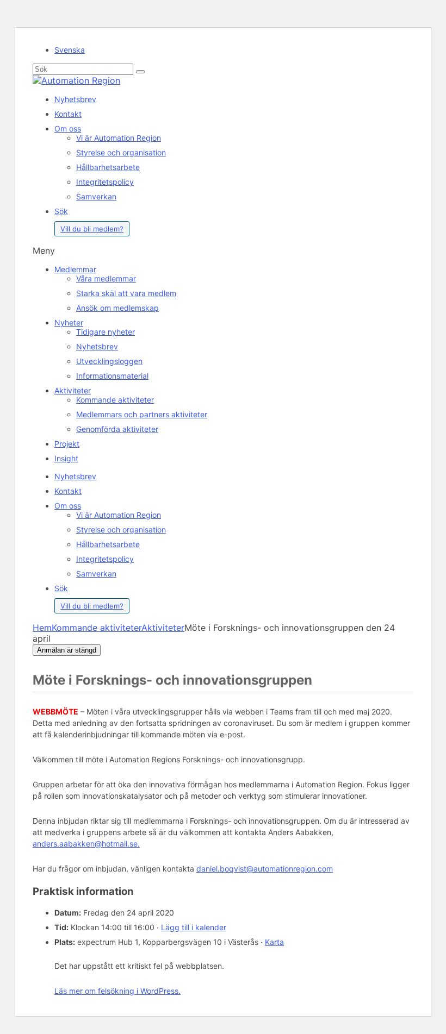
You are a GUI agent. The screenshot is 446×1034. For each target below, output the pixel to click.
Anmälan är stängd (66, 650)
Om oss (67, 128)
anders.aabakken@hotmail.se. (86, 843)
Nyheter (68, 322)
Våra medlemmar (106, 278)
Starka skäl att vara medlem (126, 293)
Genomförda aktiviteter (117, 429)
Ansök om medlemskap (117, 307)
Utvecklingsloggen (109, 361)
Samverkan (96, 196)
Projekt (66, 443)
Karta (274, 942)
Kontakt (68, 113)
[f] (140, 71)
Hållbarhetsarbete (108, 167)
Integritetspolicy (105, 181)
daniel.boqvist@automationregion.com (264, 868)
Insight (66, 458)
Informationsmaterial (112, 375)
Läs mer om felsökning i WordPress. (117, 990)
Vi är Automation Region (118, 137)
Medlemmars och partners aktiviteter (141, 414)
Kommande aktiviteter (115, 399)
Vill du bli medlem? (91, 228)
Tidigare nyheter (105, 331)
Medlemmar (75, 269)
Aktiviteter (72, 390)
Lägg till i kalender (193, 927)
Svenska (69, 49)
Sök (61, 211)
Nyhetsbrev (75, 99)
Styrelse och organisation (121, 152)
